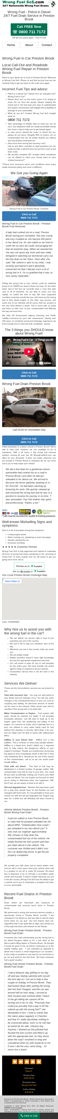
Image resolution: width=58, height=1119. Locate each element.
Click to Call (30, 1115)
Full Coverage (16, 1108)
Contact (47, 45)
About (29, 45)
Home (11, 45)
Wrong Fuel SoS (29, 1085)
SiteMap (7, 1108)
